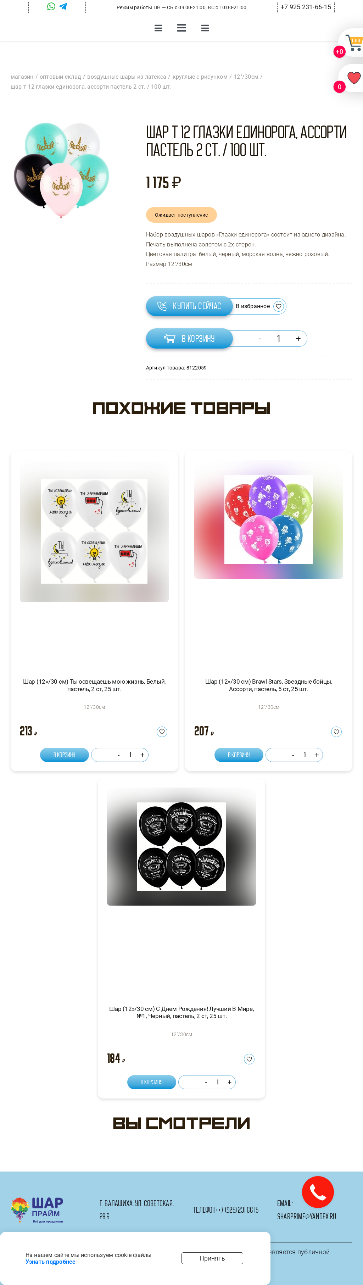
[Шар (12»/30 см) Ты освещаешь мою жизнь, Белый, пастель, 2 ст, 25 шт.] (94, 562)
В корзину (198, 338)
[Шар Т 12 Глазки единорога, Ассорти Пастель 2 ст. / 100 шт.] (61, 170)
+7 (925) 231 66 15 (238, 1210)
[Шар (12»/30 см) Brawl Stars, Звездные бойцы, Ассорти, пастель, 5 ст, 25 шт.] (268, 562)
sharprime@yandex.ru (306, 1216)
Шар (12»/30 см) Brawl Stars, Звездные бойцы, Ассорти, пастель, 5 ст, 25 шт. (268, 685)
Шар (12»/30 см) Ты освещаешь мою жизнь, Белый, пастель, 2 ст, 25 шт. (94, 685)
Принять (212, 1258)
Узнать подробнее (51, 1261)
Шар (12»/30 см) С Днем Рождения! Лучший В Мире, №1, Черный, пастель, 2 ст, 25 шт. (181, 1012)
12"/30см (94, 707)
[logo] (37, 1200)
